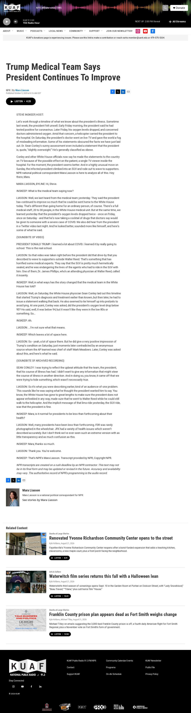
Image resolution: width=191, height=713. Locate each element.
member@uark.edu (137, 38)
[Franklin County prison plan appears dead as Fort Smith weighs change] (26, 620)
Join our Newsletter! (119, 31)
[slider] (20, 21)
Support (94, 31)
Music (20, 31)
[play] (6, 21)
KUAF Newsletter (153, 661)
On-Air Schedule (113, 674)
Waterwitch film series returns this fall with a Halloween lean (103, 576)
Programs (110, 667)
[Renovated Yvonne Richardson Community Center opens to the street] (26, 544)
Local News (56, 31)
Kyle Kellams (54, 543)
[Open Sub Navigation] (12, 31)
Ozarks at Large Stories (59, 533)
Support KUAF (73, 674)
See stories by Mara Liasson (39, 500)
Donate (180, 7)
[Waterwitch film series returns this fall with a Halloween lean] (26, 582)
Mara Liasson (22, 90)
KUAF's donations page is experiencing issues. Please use (55, 38)
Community (76, 31)
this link (87, 38)
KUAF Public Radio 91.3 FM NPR (81, 661)
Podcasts (36, 31)
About (6, 31)
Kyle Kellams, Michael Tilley (60, 619)
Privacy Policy (151, 674)
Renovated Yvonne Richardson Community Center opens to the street (111, 538)
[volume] (15, 21)
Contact (70, 667)
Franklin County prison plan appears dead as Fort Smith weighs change (113, 614)
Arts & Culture (55, 572)
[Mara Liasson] (12, 497)
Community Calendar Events (119, 661)
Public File (150, 667)
